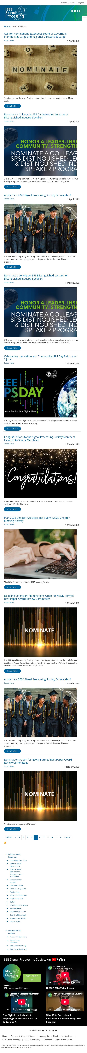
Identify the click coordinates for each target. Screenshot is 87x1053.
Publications (14, 892)
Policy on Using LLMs (18, 889)
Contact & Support (28, 1036)
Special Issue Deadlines (15, 941)
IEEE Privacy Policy (32, 1039)
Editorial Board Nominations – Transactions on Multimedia (16, 873)
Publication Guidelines (18, 895)
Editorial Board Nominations (15, 865)
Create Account (67, 2)
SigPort (12, 902)
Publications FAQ (16, 899)
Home (7, 26)
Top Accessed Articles (18, 918)
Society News (9, 40)
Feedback (48, 1039)
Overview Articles (16, 885)
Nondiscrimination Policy (63, 1036)
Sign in (81, 2)
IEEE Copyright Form (17, 949)
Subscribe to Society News (5, 843)
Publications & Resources (14, 855)
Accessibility (45, 1036)
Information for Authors (16, 881)
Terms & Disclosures (63, 1039)
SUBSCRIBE (32, 976)
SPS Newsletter (15, 908)
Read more (12, 106)
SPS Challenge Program (19, 905)
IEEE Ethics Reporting (11, 1039)
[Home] (16, 8)
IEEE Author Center (17, 946)
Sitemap (14, 1036)
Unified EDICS (15, 921)
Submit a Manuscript (18, 915)
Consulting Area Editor (18, 860)
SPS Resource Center (18, 912)
